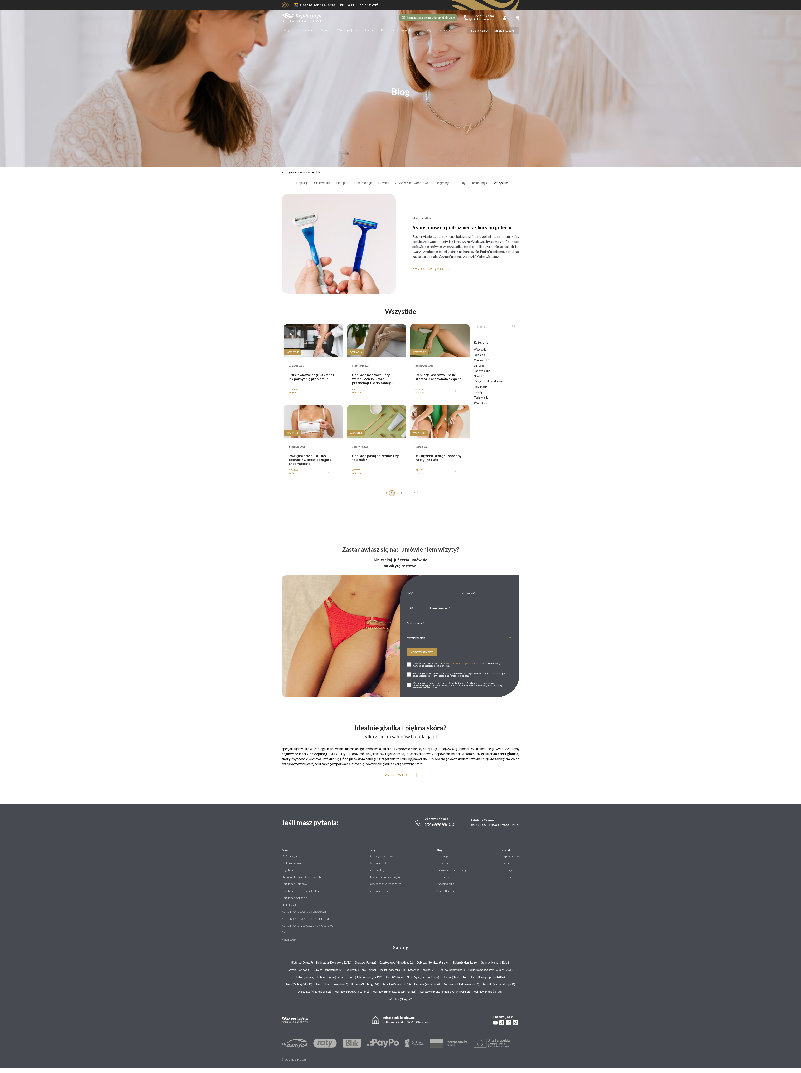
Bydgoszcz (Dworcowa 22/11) (333, 962)
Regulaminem (453, 663)
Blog (367, 30)
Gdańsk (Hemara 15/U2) (495, 962)
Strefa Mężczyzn (504, 30)
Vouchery (425, 30)
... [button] (404, 493)
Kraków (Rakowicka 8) (452, 969)
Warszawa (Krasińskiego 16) (314, 991)
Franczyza (387, 30)
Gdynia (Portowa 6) (299, 969)
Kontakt (406, 30)
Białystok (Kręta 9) (302, 962)
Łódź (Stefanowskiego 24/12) (366, 977)
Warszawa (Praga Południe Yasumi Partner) (444, 991)
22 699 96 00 (439, 824)
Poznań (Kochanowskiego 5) (332, 984)
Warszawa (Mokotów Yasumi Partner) (394, 991)
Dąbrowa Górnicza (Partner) (433, 962)
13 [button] (408, 493)
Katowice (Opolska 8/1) (422, 969)
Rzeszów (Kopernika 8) (427, 984)
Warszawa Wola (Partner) (488, 991)
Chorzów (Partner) (365, 962)
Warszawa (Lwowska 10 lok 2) (351, 991)
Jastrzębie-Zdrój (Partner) (362, 969)
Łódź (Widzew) (395, 977)
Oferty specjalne (346, 30)
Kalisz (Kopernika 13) (392, 969)
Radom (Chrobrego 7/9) (365, 984)
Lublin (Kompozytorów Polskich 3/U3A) (490, 969)
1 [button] (392, 493)
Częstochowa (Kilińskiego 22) (396, 962)
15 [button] (418, 493)
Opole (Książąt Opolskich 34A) (487, 977)
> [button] (423, 493)
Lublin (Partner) (305, 977)
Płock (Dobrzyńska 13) (299, 984)
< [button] (386, 493)
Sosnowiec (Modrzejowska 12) (461, 984)
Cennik (324, 30)
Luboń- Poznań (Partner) (331, 977)
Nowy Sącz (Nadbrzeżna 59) (423, 977)
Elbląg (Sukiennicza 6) (465, 962)
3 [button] (401, 493)
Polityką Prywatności (470, 663)
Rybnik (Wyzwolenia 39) (397, 984)
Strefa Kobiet (480, 30)
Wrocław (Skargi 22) (400, 999)
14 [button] (413, 493)
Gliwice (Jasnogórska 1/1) (329, 969)
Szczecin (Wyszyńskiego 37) (498, 984)
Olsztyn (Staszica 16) (454, 977)
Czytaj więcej (293, 391)
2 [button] (397, 493)
